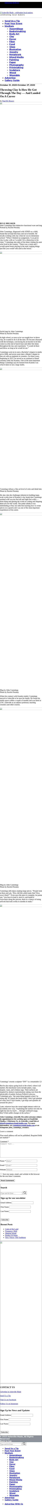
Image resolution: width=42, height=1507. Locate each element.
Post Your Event (13, 1451)
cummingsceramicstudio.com (24, 1125)
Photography (15, 1486)
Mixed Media (15, 1480)
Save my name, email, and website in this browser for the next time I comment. (20, 1175)
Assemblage (15, 1455)
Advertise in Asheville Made (10, 1392)
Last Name (5, 1211)
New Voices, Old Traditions (15, 1238)
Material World (10, 1233)
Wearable (14, 1495)
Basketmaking (16, 1457)
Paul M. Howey (8, 101)
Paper (12, 1484)
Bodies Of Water (11, 1235)
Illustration (14, 1473)
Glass (12, 1471)
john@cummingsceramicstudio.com (13, 1123)
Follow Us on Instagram (9, 1404)
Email (3, 1165)
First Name (5, 1207)
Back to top (6, 1441)
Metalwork (14, 1477)
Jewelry (13, 1475)
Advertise (9, 1498)
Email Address (6, 1203)
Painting (13, 1482)
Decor (12, 1464)
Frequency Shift (11, 1231)
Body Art (13, 1460)
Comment (4, 1142)
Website (3, 1170)
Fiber (11, 1466)
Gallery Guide (11, 1500)
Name (3, 1161)
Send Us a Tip (5, 1396)
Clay (11, 1462)
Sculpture (14, 1491)
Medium (9, 1453)
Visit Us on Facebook (8, 1400)
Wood (12, 1493)
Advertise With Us (12, 3)
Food (11, 1469)
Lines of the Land (11, 1229)
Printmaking (15, 1489)
